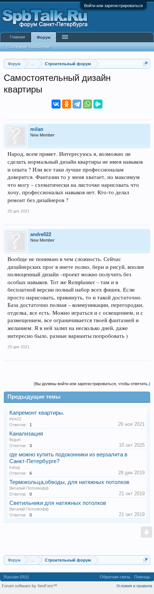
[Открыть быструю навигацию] (145, 63)
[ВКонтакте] (56, 104)
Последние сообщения (28, 46)
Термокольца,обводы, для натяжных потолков (69, 482)
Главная (17, 37)
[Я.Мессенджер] (97, 104)
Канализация (26, 434)
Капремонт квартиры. (36, 413)
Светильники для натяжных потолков (57, 503)
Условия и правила (134, 586)
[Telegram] (77, 104)
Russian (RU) (16, 577)
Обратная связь (115, 577)
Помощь (142, 577)
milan (36, 129)
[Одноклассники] (66, 104)
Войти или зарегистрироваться (113, 5)
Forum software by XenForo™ (29, 586)
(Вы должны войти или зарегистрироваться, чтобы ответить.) (92, 383)
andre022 (40, 234)
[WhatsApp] (87, 104)
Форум (43, 37)
